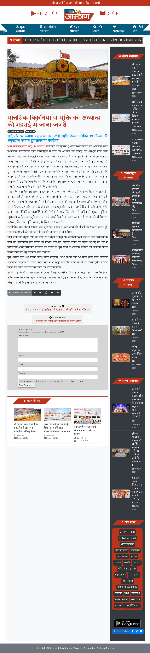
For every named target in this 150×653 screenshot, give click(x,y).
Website (21, 373)
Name (21, 356)
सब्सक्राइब (119, 31)
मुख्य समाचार (20, 29)
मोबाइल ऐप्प (47, 14)
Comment (24, 336)
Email (21, 364)
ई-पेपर (112, 14)
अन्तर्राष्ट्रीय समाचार (48, 29)
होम (5, 31)
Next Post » (58, 308)
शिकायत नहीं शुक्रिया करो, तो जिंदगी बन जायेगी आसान (58, 321)
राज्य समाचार (74, 29)
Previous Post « (57, 319)
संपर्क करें (138, 29)
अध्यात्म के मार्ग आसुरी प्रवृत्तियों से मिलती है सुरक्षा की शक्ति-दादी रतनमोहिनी (57, 310)
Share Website (122, 631)
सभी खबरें (97, 29)
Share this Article (21, 293)
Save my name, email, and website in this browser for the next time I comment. (52, 381)
